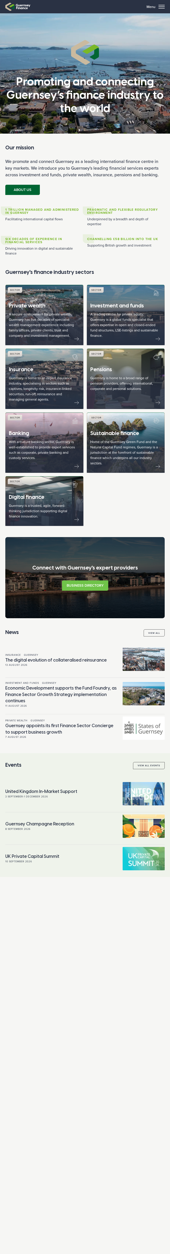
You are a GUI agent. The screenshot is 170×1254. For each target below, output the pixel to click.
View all (154, 633)
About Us (22, 189)
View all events (149, 765)
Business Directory (85, 585)
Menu (151, 6)
